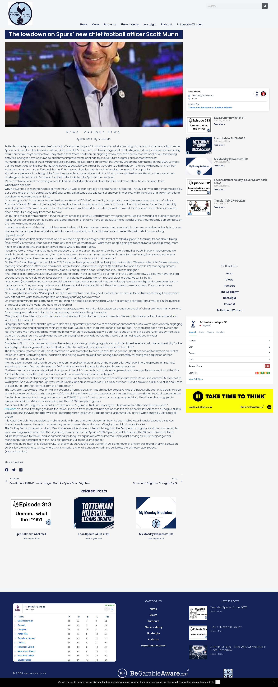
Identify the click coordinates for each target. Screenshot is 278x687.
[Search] (265, 6)
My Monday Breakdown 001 (156, 534)
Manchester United (26, 651)
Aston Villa (23, 634)
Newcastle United (26, 647)
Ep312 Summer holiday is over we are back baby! (240, 181)
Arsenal (21, 625)
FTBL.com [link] (10, 409)
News (83, 24)
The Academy (130, 24)
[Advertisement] (94, 565)
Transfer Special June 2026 (228, 607)
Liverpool (22, 629)
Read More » (219, 124)
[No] (274, 682)
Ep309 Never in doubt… (226, 627)
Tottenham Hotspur (26, 638)
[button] (7, 470)
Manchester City (25, 621)
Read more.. (216, 611)
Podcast (166, 24)
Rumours (110, 24)
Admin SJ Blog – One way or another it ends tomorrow (238, 648)
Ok (218, 682)
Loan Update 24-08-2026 (93, 534)
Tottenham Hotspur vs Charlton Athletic (210, 107)
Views (95, 24)
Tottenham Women (189, 24)
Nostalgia (150, 24)
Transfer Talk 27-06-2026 (229, 200)
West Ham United (26, 655)
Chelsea (21, 642)
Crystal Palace (24, 660)
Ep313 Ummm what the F (31, 534)
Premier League (36, 606)
